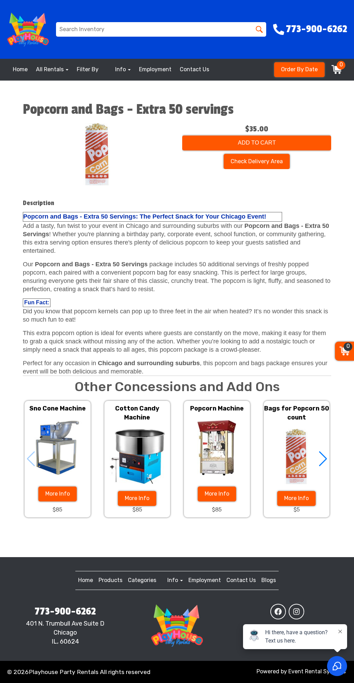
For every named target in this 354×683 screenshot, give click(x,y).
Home (20, 69)
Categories (142, 580)
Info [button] (121, 69)
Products (110, 580)
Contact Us (194, 69)
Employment (155, 69)
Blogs (268, 580)
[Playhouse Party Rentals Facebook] (278, 611)
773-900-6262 (65, 611)
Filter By (88, 69)
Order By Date (299, 69)
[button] (323, 459)
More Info (57, 493)
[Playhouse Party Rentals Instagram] (296, 611)
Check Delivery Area (257, 161)
